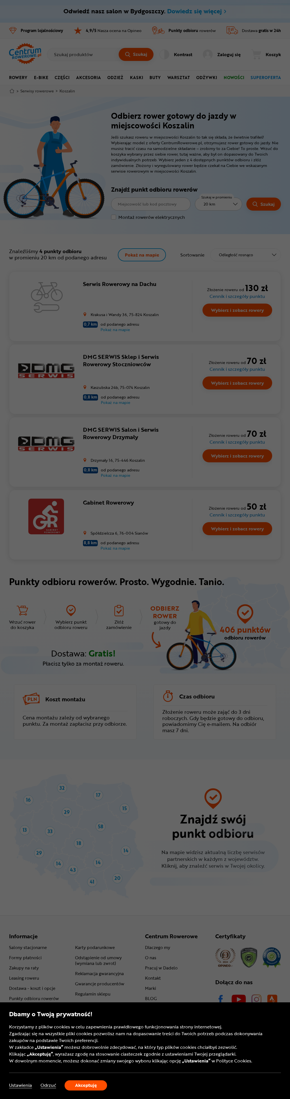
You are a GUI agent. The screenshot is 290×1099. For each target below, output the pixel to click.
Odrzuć (48, 1085)
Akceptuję (86, 1085)
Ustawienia (20, 1085)
